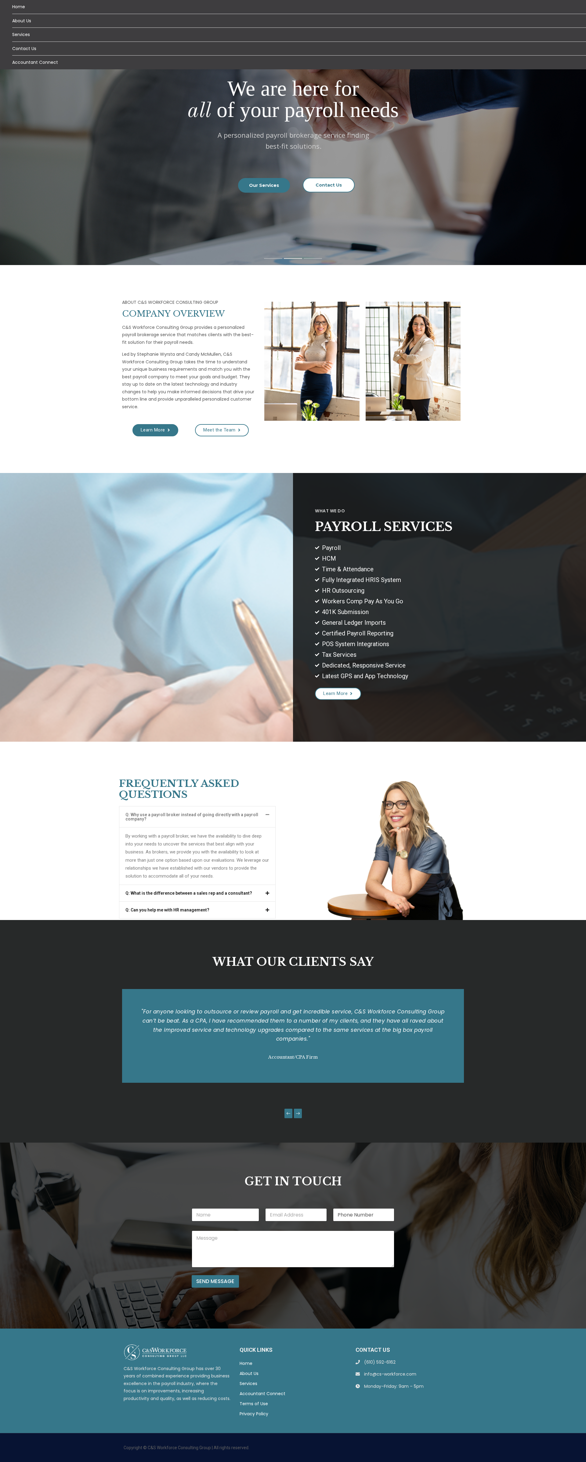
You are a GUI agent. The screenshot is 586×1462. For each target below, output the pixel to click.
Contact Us (24, 48)
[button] (197, 893)
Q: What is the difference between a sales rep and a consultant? (188, 893)
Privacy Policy (254, 1414)
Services (21, 34)
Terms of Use (254, 1404)
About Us (21, 21)
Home (18, 7)
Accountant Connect (35, 62)
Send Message (215, 1281)
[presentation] (288, 1113)
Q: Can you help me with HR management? (167, 909)
